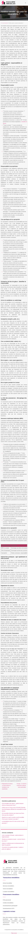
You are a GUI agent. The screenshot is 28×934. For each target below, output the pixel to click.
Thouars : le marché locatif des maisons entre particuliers (21, 785)
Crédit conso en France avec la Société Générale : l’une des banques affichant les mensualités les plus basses (14, 809)
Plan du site (14, 933)
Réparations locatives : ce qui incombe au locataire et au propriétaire (7, 786)
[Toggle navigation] (25, 3)
